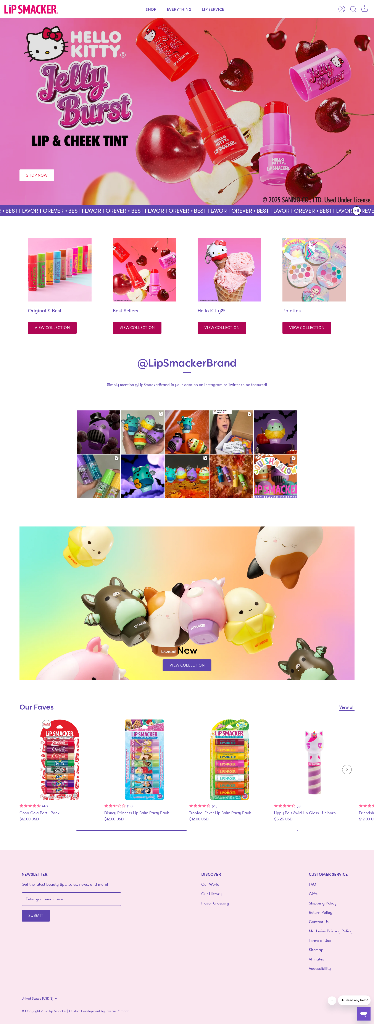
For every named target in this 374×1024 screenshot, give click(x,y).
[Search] (353, 9)
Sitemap (316, 949)
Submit (35, 915)
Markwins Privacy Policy (330, 930)
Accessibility (320, 968)
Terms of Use (320, 940)
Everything (179, 9)
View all (347, 707)
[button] (356, 210)
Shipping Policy (323, 903)
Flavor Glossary (215, 903)
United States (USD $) (37, 998)
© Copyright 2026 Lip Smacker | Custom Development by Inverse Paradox (75, 1011)
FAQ (312, 884)
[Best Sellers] (144, 269)
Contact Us (319, 921)
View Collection (52, 327)
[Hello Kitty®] (229, 269)
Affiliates (316, 959)
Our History (211, 893)
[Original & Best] (60, 269)
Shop (151, 9)
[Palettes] (314, 269)
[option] (187, 111)
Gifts (313, 893)
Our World (210, 884)
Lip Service (213, 9)
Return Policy (320, 912)
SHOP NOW (37, 175)
